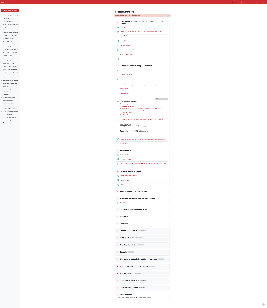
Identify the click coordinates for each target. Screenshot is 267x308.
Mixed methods (7, 122)
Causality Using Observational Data (11, 89)
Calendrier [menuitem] (13, 2)
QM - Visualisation (7, 114)
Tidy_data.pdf (125, 114)
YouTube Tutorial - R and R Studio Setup (11, 35)
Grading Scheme (7, 18)
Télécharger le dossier (161, 99)
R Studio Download (7, 41)
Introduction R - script (8, 63)
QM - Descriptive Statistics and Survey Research (11, 108)
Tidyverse (5, 44)
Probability (5, 91)
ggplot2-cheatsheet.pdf (128, 106)
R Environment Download (9, 38)
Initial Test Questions (8, 21)
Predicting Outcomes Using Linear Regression (11, 83)
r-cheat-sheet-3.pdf (127, 112)
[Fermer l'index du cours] (1, 6)
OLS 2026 (5, 86)
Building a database (8, 100)
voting (4, 77)
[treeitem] (9, 20)
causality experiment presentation (11, 72)
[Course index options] (18, 6)
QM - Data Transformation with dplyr (11, 111)
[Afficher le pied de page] (263, 304)
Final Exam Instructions (8, 30)
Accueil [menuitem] (8, 2)
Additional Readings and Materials (11, 46)
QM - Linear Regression (9, 120)
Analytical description (8, 103)
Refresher (5, 13)
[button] (236, 2)
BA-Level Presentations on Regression (11, 24)
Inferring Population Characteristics (11, 80)
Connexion (263, 2)
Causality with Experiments (10, 69)
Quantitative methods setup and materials (11, 32)
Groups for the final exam (9, 27)
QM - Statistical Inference (9, 117)
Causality (5, 106)
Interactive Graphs (7, 55)
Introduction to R (7, 58)
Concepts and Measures (9, 97)
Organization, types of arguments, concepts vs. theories (11, 10)
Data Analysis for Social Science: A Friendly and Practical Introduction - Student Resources (11, 52)
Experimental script (7, 75)
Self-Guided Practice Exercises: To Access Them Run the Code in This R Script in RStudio (11, 49)
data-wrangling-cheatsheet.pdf (129, 104)
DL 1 (2, 2)
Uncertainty (6, 94)
